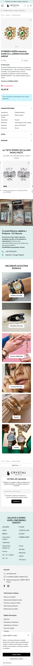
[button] (16, 108)
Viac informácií (7, 663)
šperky (8, 15)
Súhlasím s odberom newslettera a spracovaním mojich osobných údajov (17, 496)
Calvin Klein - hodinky (6, 538)
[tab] (15, 46)
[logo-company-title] (13, 5)
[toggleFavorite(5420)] (29, 163)
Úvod (2, 15)
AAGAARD (5, 527)
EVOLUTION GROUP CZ (6, 547)
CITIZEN (21, 527)
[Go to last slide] (2, 33)
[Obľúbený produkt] (25, 6)
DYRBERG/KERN (12, 81)
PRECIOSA (22, 553)
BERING (4, 534)
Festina (4, 551)
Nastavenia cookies (16, 659)
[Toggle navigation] (2, 5)
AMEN (4, 530)
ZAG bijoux (22, 559)
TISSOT (21, 556)
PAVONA (22, 549)
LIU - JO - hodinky (8, 555)
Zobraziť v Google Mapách (14, 255)
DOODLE (22, 534)
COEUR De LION (24, 530)
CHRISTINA (6, 542)
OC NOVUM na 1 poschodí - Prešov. (13, 247)
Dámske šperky (16, 15)
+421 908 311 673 (10, 251)
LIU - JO (4, 558)
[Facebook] (5, 586)
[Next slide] (30, 33)
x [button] (28, 635)
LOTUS (21, 546)
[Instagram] (9, 586)
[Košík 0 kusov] (31, 6)
